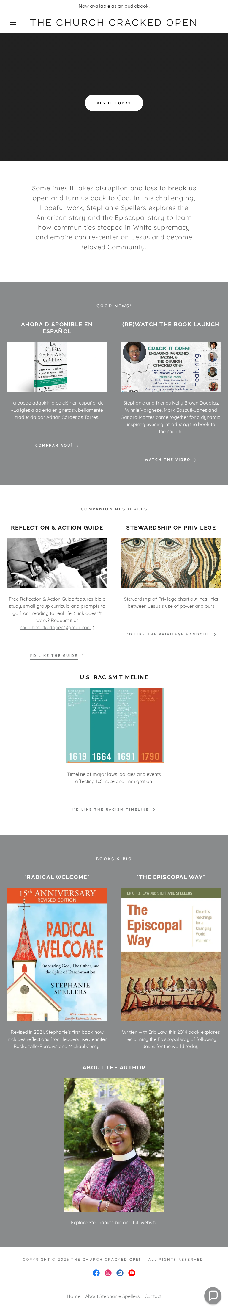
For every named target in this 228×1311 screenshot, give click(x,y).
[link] (114, 24)
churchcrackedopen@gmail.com (55, 627)
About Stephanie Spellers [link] (112, 1296)
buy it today (114, 103)
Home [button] (73, 1296)
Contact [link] (153, 1296)
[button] (11, 23)
